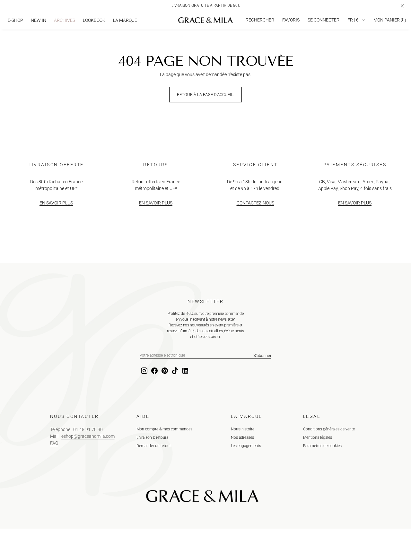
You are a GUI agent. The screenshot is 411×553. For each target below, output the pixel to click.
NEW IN (38, 20)
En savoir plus (56, 202)
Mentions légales (317, 437)
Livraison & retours (152, 437)
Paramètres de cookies (322, 446)
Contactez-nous (255, 202)
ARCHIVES (64, 20)
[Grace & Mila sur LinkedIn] (184, 371)
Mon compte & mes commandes (164, 429)
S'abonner (262, 355)
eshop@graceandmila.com (88, 436)
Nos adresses (242, 437)
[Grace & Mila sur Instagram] (143, 371)
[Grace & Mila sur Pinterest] (164, 371)
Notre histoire (242, 429)
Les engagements (246, 446)
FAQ (54, 442)
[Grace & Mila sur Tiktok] (174, 371)
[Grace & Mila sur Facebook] (154, 371)
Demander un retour (153, 446)
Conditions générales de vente (329, 429)
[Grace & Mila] (205, 20)
